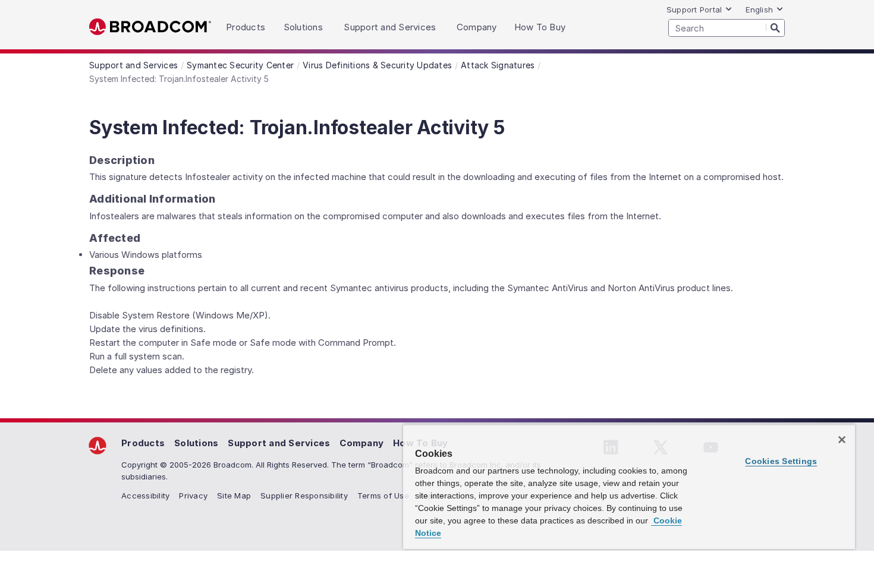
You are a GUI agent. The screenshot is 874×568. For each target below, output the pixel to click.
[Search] (775, 27)
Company (361, 443)
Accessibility (145, 495)
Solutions (196, 443)
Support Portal (694, 9)
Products (143, 443)
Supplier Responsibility (304, 495)
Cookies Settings (781, 461)
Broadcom (150, 27)
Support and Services (279, 443)
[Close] (841, 439)
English (759, 9)
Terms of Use (383, 495)
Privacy (193, 495)
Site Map (234, 495)
